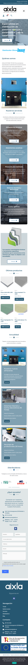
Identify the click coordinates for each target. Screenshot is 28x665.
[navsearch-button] (11, 15)
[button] (2, 483)
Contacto (6, 620)
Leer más (18, 326)
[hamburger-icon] (23, 11)
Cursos (4, 390)
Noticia (4, 348)
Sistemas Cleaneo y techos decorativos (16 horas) (13, 408)
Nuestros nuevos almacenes (11, 370)
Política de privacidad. (8, 565)
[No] (26, 660)
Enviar (5, 571)
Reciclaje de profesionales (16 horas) (13, 445)
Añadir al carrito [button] (5, 297)
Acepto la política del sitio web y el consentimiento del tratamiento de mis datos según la (14, 564)
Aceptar (14, 662)
